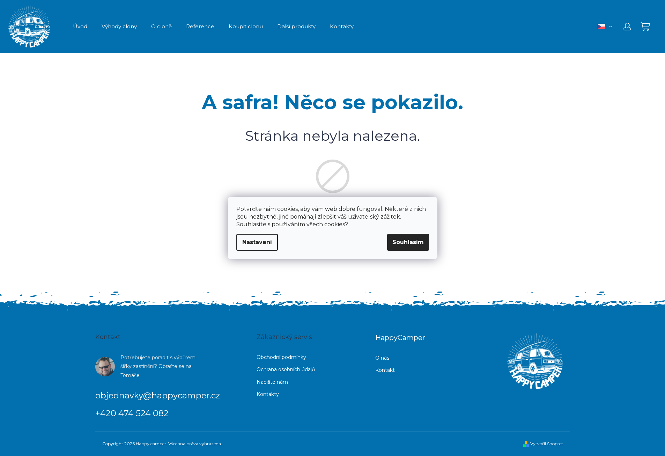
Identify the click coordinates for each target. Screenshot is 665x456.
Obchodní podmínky (281, 357)
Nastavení (257, 242)
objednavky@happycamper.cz (157, 395)
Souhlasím (408, 242)
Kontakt (385, 370)
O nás (382, 358)
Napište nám (272, 382)
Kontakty (268, 394)
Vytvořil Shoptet (546, 443)
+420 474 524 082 (132, 413)
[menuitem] (80, 26)
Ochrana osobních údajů (286, 369)
